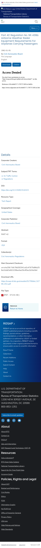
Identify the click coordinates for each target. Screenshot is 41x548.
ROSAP (8, 323)
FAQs (3, 440)
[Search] (37, 21)
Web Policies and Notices (10, 525)
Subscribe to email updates (12, 415)
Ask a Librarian (6, 458)
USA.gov (4, 521)
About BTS (5, 431)
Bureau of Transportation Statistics (16, 16)
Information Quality (8, 505)
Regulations (8, 179)
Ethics (3, 496)
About (5, 372)
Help (5, 368)
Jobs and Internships (8, 444)
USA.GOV (22, 545)
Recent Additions (9, 357)
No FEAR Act (6, 509)
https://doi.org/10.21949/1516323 (15, 190)
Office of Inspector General (11, 513)
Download (6, 64)
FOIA (3, 500)
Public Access (8, 361)
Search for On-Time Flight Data (12, 470)
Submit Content (9, 365)
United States (7, 212)
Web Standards (7, 529)
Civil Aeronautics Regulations (12, 256)
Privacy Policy (6, 517)
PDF (3, 245)
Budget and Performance (10, 488)
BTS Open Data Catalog (10, 462)
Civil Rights (5, 492)
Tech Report (6, 201)
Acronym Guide (7, 474)
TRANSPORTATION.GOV (8, 545)
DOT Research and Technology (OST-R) (15, 448)
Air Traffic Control (10, 176)
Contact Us (7, 376)
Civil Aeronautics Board (13, 54)
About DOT (5, 484)
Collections (7, 354)
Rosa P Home (8, 350)
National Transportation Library (12, 466)
